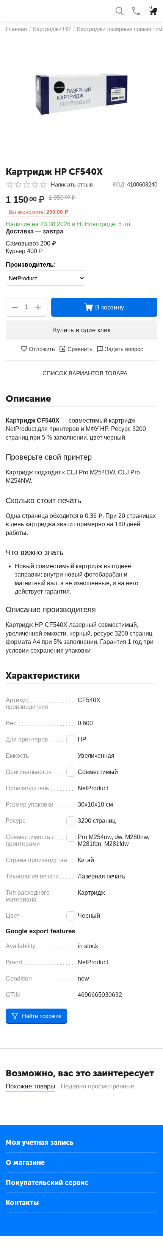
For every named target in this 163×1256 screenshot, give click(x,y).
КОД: (119, 184)
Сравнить (79, 349)
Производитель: (31, 264)
